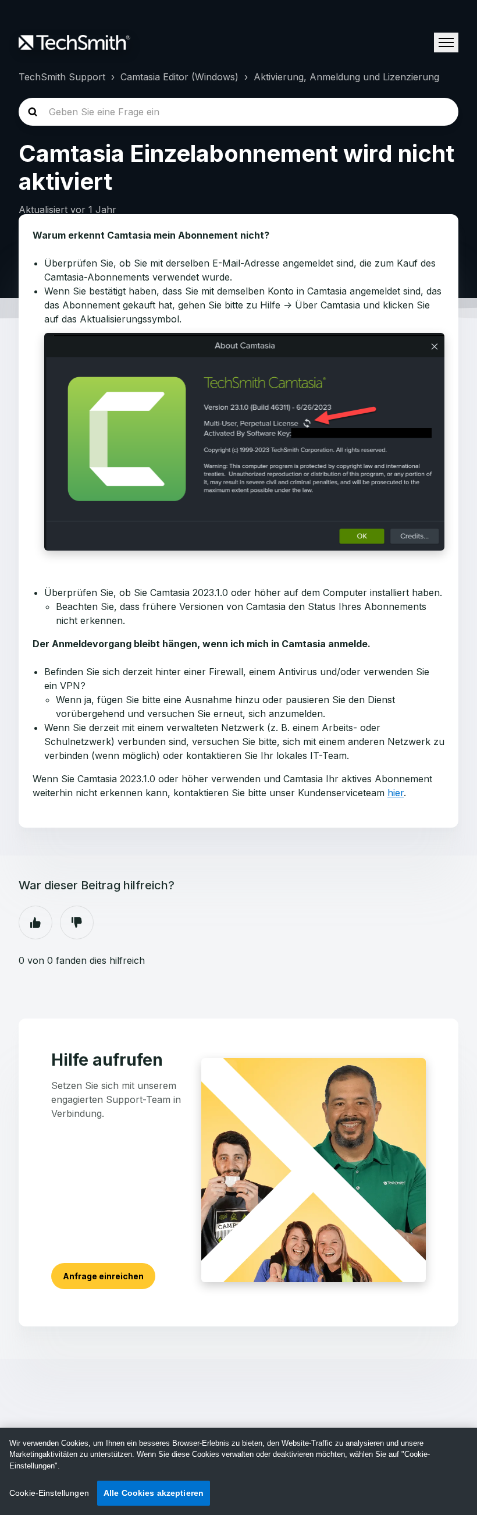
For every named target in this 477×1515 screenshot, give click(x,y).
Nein (77, 922)
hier (395, 793)
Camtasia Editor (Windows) (179, 77)
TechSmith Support (62, 77)
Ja (35, 922)
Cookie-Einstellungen (49, 1493)
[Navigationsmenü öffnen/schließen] (446, 42)
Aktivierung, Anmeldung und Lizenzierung (346, 77)
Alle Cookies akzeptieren (154, 1493)
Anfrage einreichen (103, 1276)
